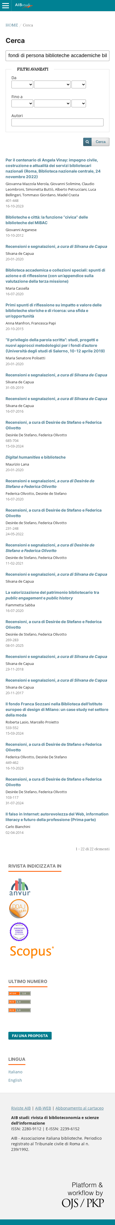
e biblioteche (36, 457)
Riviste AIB (21, 1108)
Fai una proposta (30, 1035)
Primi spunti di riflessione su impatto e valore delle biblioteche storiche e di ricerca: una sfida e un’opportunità (54, 310)
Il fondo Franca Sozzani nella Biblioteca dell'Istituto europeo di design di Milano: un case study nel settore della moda (57, 709)
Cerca (101, 142)
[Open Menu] (5, 5)
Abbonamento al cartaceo (80, 1108)
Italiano (15, 1071)
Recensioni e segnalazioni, (56, 246)
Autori (17, 115)
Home (12, 25)
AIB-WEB (43, 1108)
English (15, 1080)
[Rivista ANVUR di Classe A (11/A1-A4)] (20, 895)
